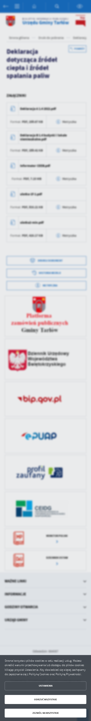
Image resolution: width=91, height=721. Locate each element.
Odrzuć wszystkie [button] (45, 699)
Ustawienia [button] (45, 685)
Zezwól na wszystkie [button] (45, 713)
